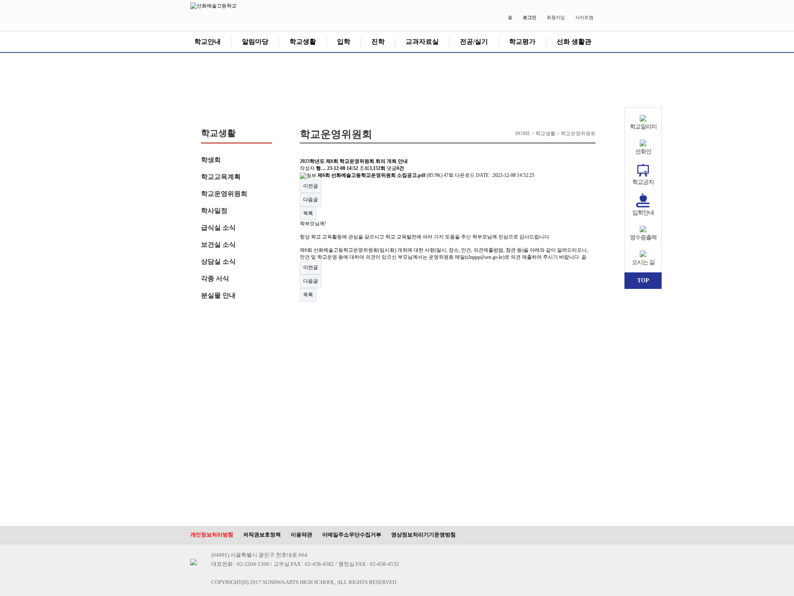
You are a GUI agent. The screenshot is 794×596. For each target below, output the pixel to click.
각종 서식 (215, 278)
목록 (308, 213)
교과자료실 (422, 41)
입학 (343, 41)
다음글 (310, 200)
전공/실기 (474, 41)
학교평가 (522, 41)
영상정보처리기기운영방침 (423, 535)
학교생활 (302, 41)
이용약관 (301, 535)
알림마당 (255, 41)
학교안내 (207, 41)
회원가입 (556, 17)
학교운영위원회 (224, 193)
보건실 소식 (218, 244)
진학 (378, 41)
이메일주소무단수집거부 (351, 535)
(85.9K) (381, 175)
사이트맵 (584, 17)
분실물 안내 (218, 295)
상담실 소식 (218, 261)
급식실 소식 (218, 227)
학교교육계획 (221, 176)
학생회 (211, 159)
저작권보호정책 (262, 535)
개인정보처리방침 (211, 535)
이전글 (310, 186)
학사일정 (214, 210)
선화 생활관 (574, 41)
